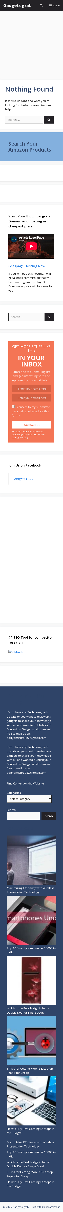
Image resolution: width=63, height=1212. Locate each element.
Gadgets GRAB (23, 478)
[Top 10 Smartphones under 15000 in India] (31, 921)
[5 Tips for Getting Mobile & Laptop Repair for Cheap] (31, 1041)
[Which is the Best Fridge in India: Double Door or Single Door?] (31, 981)
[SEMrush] (31, 652)
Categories (14, 793)
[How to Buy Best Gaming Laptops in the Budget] (31, 1101)
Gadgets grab (17, 5)
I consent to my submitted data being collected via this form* (31, 411)
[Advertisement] (31, 44)
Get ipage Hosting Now (26, 266)
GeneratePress (51, 1206)
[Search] (49, 120)
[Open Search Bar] (41, 5)
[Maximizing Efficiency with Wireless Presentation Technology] (31, 861)
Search (11, 810)
